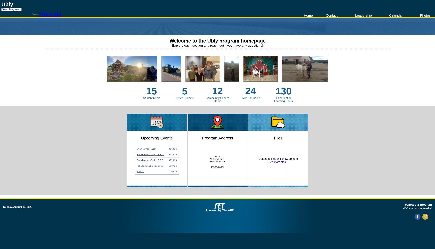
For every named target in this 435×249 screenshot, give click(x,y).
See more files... (278, 162)
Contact (332, 15)
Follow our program (418, 204)
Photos (425, 15)
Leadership (363, 15)
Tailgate (140, 171)
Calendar (396, 15)
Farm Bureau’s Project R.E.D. (150, 154)
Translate (50, 14)
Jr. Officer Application (146, 149)
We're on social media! (417, 208)
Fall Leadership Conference (150, 166)
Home (308, 15)
